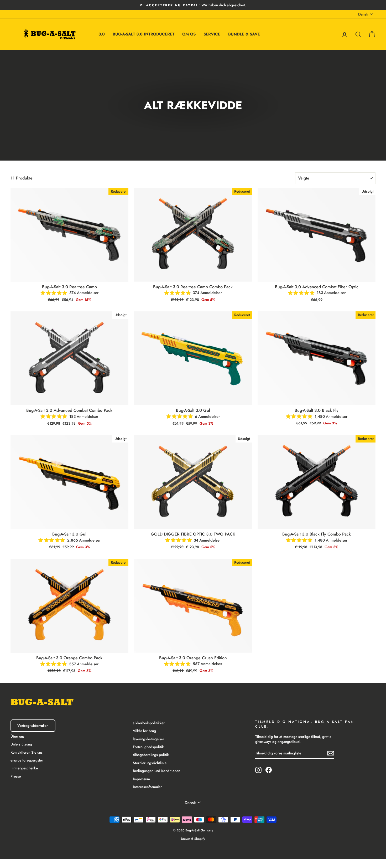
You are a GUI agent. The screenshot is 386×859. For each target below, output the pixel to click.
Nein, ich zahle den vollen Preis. (193, 491)
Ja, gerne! (193, 472)
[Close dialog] (245, 360)
